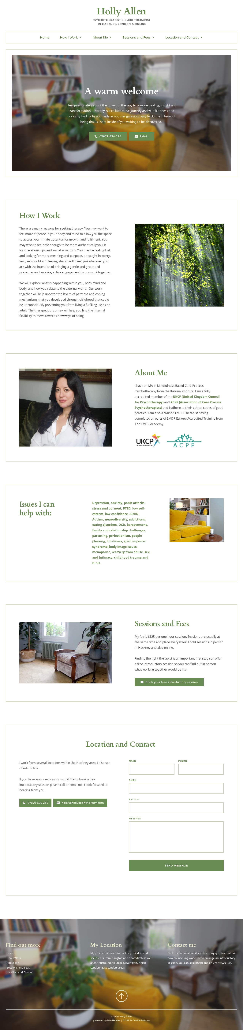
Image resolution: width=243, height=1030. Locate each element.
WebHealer (113, 1020)
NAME (132, 761)
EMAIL (133, 780)
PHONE (183, 761)
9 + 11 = (134, 799)
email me (188, 953)
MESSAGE (135, 818)
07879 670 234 (222, 963)
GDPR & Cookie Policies (136, 1020)
